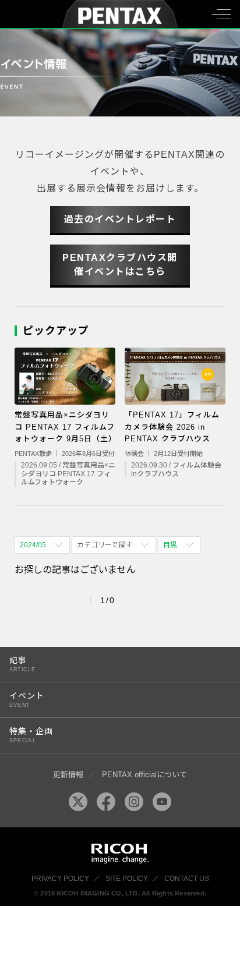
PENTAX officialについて (144, 774)
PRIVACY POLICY (60, 879)
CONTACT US (186, 879)
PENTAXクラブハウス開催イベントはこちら (120, 265)
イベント (26, 699)
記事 (22, 664)
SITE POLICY (126, 879)
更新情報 (68, 774)
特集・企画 (31, 735)
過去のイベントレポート (120, 219)
